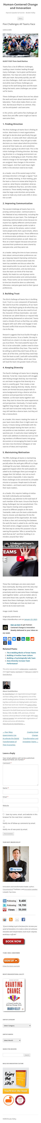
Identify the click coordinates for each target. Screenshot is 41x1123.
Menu (20, 18)
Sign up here (15, 625)
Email (5, 797)
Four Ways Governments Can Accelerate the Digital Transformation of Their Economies (11, 738)
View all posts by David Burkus (14, 724)
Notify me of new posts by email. (15, 829)
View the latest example (11, 966)
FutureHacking (8, 889)
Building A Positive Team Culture (20, 655)
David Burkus (7, 674)
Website (6, 806)
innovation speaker (30, 889)
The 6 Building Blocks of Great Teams (21, 653)
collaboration (23, 669)
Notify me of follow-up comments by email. (19, 823)
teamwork (19, 672)
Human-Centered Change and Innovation (20, 6)
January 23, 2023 (30, 619)
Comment (7, 763)
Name (6, 788)
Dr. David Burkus (8, 694)
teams (13, 672)
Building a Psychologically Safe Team (21, 658)
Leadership (33, 669)
